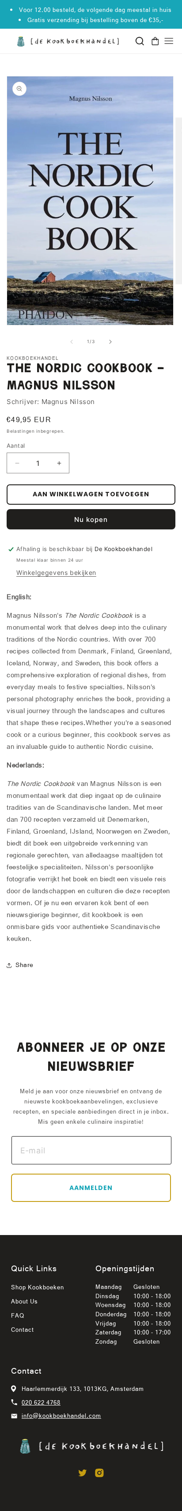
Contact (22, 1329)
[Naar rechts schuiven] (110, 341)
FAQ (17, 1315)
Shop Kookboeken (37, 1287)
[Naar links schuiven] (71, 341)
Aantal (16, 445)
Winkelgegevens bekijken (56, 572)
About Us (24, 1301)
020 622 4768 (41, 1402)
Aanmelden (91, 1187)
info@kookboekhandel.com (61, 1416)
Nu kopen (91, 519)
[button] (139, 41)
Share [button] (24, 964)
